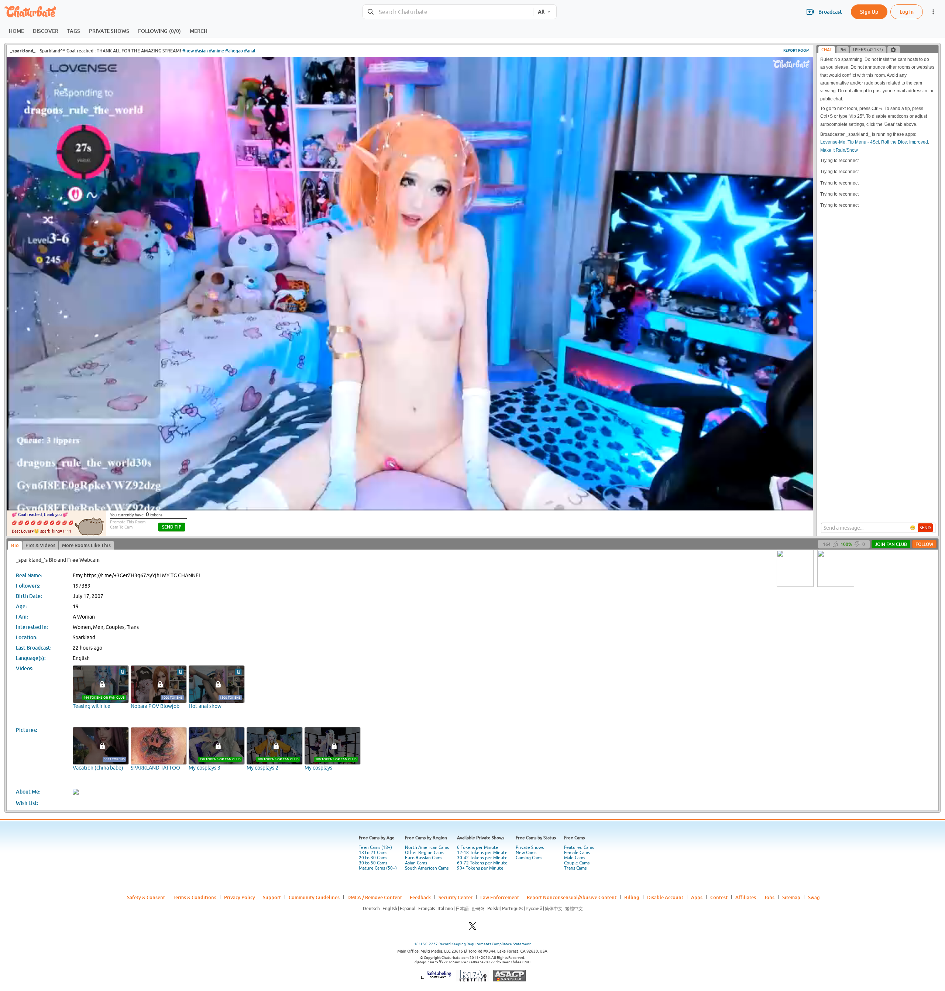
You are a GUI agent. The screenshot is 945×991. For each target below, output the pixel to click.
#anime (216, 51)
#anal (249, 51)
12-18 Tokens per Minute (482, 852)
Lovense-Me (832, 142)
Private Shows (530, 847)
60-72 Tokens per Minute (482, 863)
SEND (925, 527)
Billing (631, 897)
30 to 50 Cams (373, 863)
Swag (814, 897)
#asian (201, 51)
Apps (696, 897)
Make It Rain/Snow (839, 150)
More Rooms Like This (86, 545)
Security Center (455, 897)
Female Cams (577, 852)
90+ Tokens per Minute (480, 868)
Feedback (420, 897)
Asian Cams (416, 863)
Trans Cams (575, 868)
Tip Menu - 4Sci (863, 142)
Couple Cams (577, 863)
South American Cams (427, 868)
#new (188, 51)
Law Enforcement (499, 897)
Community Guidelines (314, 897)
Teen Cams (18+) (375, 847)
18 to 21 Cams (373, 852)
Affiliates (745, 897)
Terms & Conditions (194, 897)
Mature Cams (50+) (378, 868)
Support (272, 897)
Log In (907, 11)
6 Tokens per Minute (477, 847)
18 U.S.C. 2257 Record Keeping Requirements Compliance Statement (472, 944)
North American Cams (427, 847)
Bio (15, 545)
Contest (719, 897)
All (541, 12)
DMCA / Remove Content (374, 897)
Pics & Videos (40, 545)
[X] (472, 928)
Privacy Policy (239, 897)
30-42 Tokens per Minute (482, 857)
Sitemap (791, 897)
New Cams (526, 852)
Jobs (769, 897)
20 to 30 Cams (373, 857)
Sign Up (869, 11)
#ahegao (234, 51)
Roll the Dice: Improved (904, 142)
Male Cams (574, 857)
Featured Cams (579, 847)
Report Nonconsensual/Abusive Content (571, 897)
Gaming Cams (529, 857)
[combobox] (448, 12)
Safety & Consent (146, 897)
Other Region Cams (424, 852)
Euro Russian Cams (423, 857)
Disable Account (665, 897)
